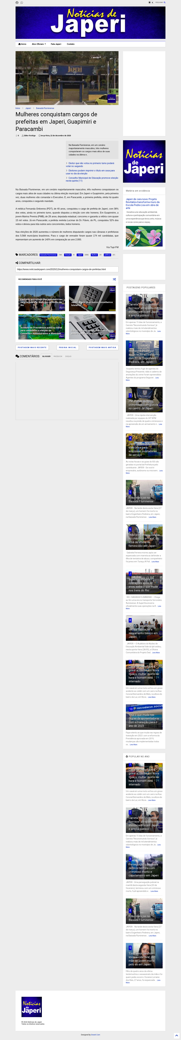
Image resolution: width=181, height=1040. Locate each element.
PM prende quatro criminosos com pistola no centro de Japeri (143, 404)
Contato (71, 44)
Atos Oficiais (38, 44)
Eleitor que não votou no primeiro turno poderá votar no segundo (92, 332)
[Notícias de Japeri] (90, 37)
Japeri (28, 108)
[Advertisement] (39, 160)
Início (23, 44)
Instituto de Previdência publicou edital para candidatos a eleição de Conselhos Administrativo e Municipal (41, 330)
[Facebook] (17, 2)
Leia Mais (152, 517)
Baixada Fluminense (45, 108)
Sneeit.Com (95, 1035)
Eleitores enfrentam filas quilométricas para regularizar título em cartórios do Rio (42, 302)
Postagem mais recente (32, 348)
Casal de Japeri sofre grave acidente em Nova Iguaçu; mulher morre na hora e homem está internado (144, 674)
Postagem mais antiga (102, 348)
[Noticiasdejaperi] (26, 2)
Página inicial (68, 348)
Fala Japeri (56, 44)
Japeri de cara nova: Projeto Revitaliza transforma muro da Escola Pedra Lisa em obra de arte (143, 203)
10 (130, 709)
